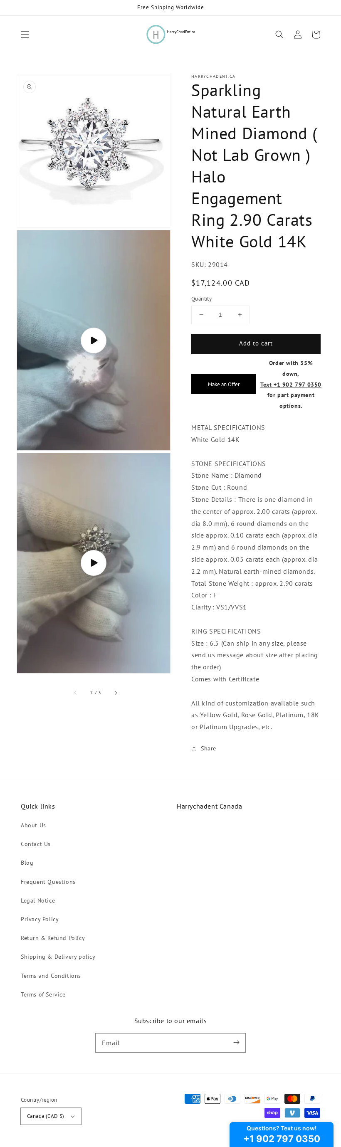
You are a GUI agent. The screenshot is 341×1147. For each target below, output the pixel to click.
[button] (25, 34)
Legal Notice (38, 900)
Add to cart (256, 343)
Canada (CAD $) (45, 1116)
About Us (33, 825)
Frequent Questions (48, 882)
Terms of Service (43, 994)
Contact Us (36, 844)
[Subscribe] (236, 1043)
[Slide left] (76, 693)
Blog (27, 862)
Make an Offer (224, 384)
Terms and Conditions (51, 975)
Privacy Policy (40, 919)
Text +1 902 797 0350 (290, 384)
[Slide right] (115, 693)
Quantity (201, 298)
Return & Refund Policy (53, 938)
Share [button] (208, 748)
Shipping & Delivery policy (58, 956)
